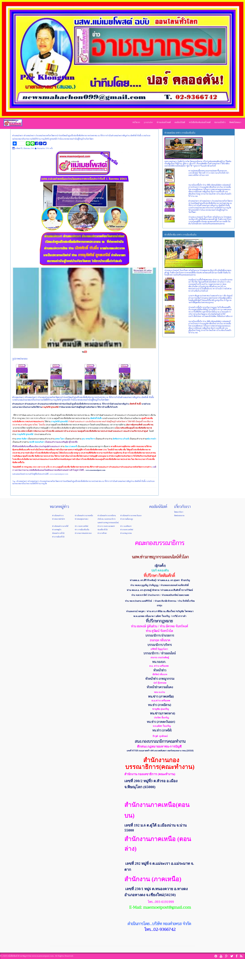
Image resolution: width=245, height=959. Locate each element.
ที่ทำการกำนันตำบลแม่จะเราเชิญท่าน (119, 481)
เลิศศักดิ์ (137, 481)
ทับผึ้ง (143, 481)
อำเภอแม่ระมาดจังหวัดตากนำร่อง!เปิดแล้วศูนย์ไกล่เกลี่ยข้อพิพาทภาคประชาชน (71, 481)
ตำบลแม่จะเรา (22, 481)
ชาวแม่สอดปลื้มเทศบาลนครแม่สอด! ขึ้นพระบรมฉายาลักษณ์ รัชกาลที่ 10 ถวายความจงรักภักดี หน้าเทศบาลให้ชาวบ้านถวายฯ (208, 173)
